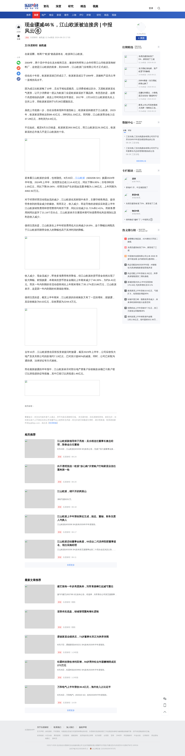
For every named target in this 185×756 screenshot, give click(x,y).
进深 (134, 179)
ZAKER (119, 735)
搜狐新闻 (74, 735)
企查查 (106, 735)
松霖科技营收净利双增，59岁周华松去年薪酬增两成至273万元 (86, 663)
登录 (151, 8)
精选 (83, 6)
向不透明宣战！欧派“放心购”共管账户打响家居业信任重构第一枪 (86, 468)
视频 (95, 6)
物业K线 (135, 211)
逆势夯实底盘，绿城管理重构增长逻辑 (78, 611)
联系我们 (57, 727)
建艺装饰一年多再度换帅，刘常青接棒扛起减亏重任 (85, 586)
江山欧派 (80, 178)
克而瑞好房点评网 (86, 735)
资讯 (46, 6)
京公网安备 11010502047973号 (104, 749)
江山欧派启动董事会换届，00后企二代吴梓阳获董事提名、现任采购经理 (86, 543)
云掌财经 (146, 735)
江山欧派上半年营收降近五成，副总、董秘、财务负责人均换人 (86, 518)
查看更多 (71, 565)
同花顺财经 (128, 735)
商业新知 (154, 735)
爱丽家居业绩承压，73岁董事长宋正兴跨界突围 (83, 636)
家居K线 (135, 195)
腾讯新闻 (57, 735)
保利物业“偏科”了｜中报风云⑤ (139, 219)
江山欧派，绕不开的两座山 (72, 491)
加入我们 (70, 727)
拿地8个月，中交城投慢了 (137, 187)
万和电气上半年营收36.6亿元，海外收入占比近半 (84, 687)
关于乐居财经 (42, 727)
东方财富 (98, 735)
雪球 (112, 735)
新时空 (54, 738)
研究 (71, 6)
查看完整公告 (141, 161)
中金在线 (137, 735)
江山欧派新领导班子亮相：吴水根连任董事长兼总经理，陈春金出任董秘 (85, 443)
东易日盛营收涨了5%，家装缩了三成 (141, 203)
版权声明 (83, 727)
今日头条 (48, 735)
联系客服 (53, 423)
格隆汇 (47, 738)
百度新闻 (66, 735)
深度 (58, 6)
